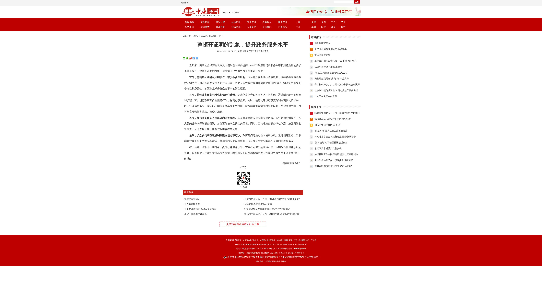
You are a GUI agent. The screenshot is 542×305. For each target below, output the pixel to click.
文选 (323, 22)
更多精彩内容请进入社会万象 (242, 224)
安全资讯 (251, 22)
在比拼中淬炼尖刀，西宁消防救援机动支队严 (337, 84)
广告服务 (254, 240)
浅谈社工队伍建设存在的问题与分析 (332, 119)
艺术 (343, 22)
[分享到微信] (184, 58)
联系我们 (305, 240)
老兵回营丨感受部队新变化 (328, 148)
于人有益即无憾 (192, 204)
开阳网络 (282, 261)
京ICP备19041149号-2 (296, 253)
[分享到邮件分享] (194, 58)
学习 (313, 27)
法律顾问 (237, 240)
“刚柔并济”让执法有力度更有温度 (331, 130)
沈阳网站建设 (270, 261)
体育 (333, 27)
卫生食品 (251, 27)
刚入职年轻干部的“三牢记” (327, 125)
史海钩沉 (282, 27)
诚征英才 (263, 240)
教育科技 (267, 22)
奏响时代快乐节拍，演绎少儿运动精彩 (333, 160)
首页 (195, 36)
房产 (343, 27)
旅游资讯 (236, 27)
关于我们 (229, 240)
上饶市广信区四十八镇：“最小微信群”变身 (335, 61)
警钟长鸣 (220, 22)
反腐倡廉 (189, 22)
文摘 (298, 22)
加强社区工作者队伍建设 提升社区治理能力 (336, 154)
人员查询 (246, 240)
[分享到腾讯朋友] (187, 58)
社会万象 (220, 27)
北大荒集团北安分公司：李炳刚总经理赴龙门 (337, 113)
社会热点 (203, 36)
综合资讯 (282, 22)
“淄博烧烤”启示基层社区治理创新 (331, 142)
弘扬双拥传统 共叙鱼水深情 (258, 204)
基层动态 (204, 27)
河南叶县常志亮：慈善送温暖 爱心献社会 (335, 136)
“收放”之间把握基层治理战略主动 (331, 72)
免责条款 (271, 240)
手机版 (313, 240)
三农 (333, 22)
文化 (298, 27)
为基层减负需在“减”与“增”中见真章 (331, 78)
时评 (323, 27)
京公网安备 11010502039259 (236, 257)
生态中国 (189, 27)
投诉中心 (297, 240)
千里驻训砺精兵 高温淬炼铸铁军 (200, 209)
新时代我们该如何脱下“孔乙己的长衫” (333, 166)
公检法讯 (236, 22)
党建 (313, 22)
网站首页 (185, 3)
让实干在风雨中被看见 (195, 214)
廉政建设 (204, 22)
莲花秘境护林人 (192, 199)
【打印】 (242, 167)
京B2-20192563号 (281, 253)
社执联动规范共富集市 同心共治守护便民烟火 (267, 209)
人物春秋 (267, 27)
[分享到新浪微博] (190, 58)
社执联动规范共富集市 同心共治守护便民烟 (336, 90)
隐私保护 (280, 240)
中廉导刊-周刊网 (241, 244)
